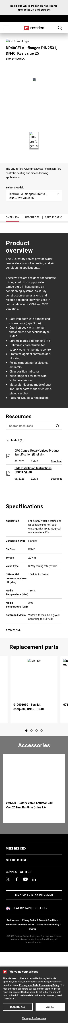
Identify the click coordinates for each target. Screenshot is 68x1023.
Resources (32, 217)
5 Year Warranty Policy (48, 924)
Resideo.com (13, 920)
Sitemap (32, 928)
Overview (12, 217)
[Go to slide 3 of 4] (37, 730)
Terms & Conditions (48, 920)
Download (56, 461)
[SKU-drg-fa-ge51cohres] (34, 79)
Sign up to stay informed (34, 895)
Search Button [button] (60, 28)
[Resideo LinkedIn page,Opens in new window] (34, 879)
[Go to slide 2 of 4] (31, 730)
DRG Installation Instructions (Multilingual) (33, 470)
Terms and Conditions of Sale (20, 924)
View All (14, 629)
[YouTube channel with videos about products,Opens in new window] (25, 879)
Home (34, 28)
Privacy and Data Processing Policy (39, 985)
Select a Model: (15, 187)
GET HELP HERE (22, 860)
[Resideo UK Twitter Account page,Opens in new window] (8, 879)
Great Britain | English (34, 908)
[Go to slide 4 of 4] (42, 730)
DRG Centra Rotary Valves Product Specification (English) (37, 452)
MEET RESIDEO (21, 848)
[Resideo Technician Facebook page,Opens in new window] (17, 879)
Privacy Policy (29, 920)
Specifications (55, 217)
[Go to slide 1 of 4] (26, 730)
